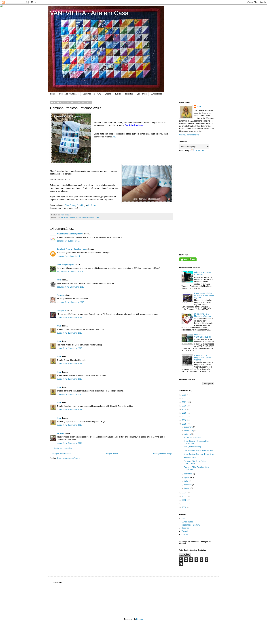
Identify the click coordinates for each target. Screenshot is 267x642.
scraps (78, 217)
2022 (184, 399)
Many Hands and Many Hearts (70, 234)
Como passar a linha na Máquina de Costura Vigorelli (204, 295)
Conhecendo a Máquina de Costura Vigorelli (202, 357)
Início (184, 519)
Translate (200, 150)
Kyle (59, 280)
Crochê (108, 94)
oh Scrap (64, 217)
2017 (184, 417)
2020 (184, 406)
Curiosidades (156, 94)
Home (52, 94)
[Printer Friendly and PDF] (188, 260)
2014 (184, 493)
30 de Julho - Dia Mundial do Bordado (202, 315)
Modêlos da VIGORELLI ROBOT (202, 336)
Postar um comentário (63, 448)
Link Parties (142, 94)
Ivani (59, 326)
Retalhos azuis (190, 458)
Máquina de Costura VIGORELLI (202, 273)
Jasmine (61, 295)
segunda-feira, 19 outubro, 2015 (70, 271)
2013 (184, 496)
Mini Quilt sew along (192, 447)
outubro (187, 434)
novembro (188, 430)
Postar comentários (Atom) (68, 458)
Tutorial (118, 94)
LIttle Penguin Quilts (65, 264)
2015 (184, 424)
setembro (188, 474)
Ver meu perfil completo (189, 135)
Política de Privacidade (69, 94)
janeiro (187, 488)
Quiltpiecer (62, 310)
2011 (184, 504)
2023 (184, 395)
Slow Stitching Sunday (90, 217)
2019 (184, 409)
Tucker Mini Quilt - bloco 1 (195, 437)
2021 (184, 402)
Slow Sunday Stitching (75, 205)
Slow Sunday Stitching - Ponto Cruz (199, 454)
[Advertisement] (196, 203)
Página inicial (112, 454)
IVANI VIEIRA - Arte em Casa (88, 13)
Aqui (114, 137)
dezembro (188, 427)
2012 (184, 500)
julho (186, 481)
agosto (187, 477)
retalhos (72, 217)
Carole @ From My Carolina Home (72, 249)
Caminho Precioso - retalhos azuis (198, 450)
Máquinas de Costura (92, 94)
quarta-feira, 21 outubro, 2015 (69, 318)
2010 (184, 507)
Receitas (129, 94)
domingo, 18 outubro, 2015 (68, 241)
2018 (184, 413)
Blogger (139, 619)
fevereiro (188, 485)
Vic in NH (61, 433)
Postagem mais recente (61, 454)
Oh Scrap (91, 205)
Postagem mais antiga (162, 454)
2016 (184, 420)
